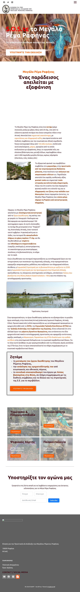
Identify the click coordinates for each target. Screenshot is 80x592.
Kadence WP (51, 586)
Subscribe (53, 500)
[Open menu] (75, 2)
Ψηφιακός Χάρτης (22, 442)
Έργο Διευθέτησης (21, 215)
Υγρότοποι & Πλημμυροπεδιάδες (22, 414)
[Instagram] (12, 2)
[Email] (4, 577)
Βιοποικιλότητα (54, 412)
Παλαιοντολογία (55, 442)
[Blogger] (18, 577)
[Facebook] (4, 2)
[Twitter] (8, 2)
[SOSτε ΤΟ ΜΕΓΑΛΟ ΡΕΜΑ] (17, 9)
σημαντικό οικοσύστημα (41, 135)
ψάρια (32, 147)
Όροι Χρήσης (7, 568)
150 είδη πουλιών (45, 144)
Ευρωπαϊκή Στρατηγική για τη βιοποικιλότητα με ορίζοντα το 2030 (43, 267)
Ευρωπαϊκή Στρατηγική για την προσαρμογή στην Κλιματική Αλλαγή (39, 270)
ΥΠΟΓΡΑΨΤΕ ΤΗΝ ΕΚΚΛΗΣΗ (23, 388)
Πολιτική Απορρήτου (10, 565)
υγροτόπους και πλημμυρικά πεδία (28, 138)
